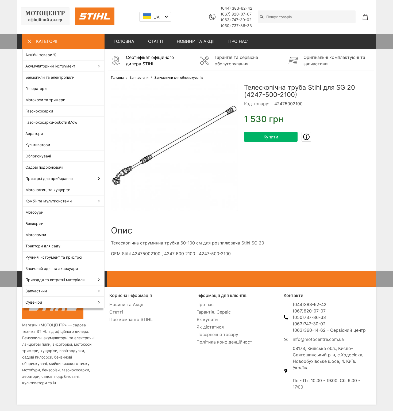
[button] (174, 147)
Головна (117, 78)
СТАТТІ (155, 41)
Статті (116, 312)
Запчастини (139, 78)
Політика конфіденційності (224, 342)
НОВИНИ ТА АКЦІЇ (195, 41)
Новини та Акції (126, 304)
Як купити (207, 319)
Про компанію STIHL (131, 319)
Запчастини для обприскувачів (178, 78)
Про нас (205, 304)
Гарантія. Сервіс (213, 312)
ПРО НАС (238, 41)
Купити (271, 136)
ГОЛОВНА (124, 41)
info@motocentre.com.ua (318, 339)
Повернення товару (217, 334)
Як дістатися (210, 327)
